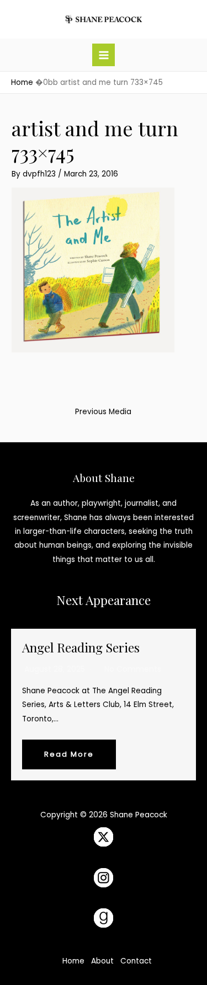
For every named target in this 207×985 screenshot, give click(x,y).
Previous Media (103, 411)
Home (73, 961)
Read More (69, 754)
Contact (136, 961)
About (102, 961)
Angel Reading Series (81, 647)
